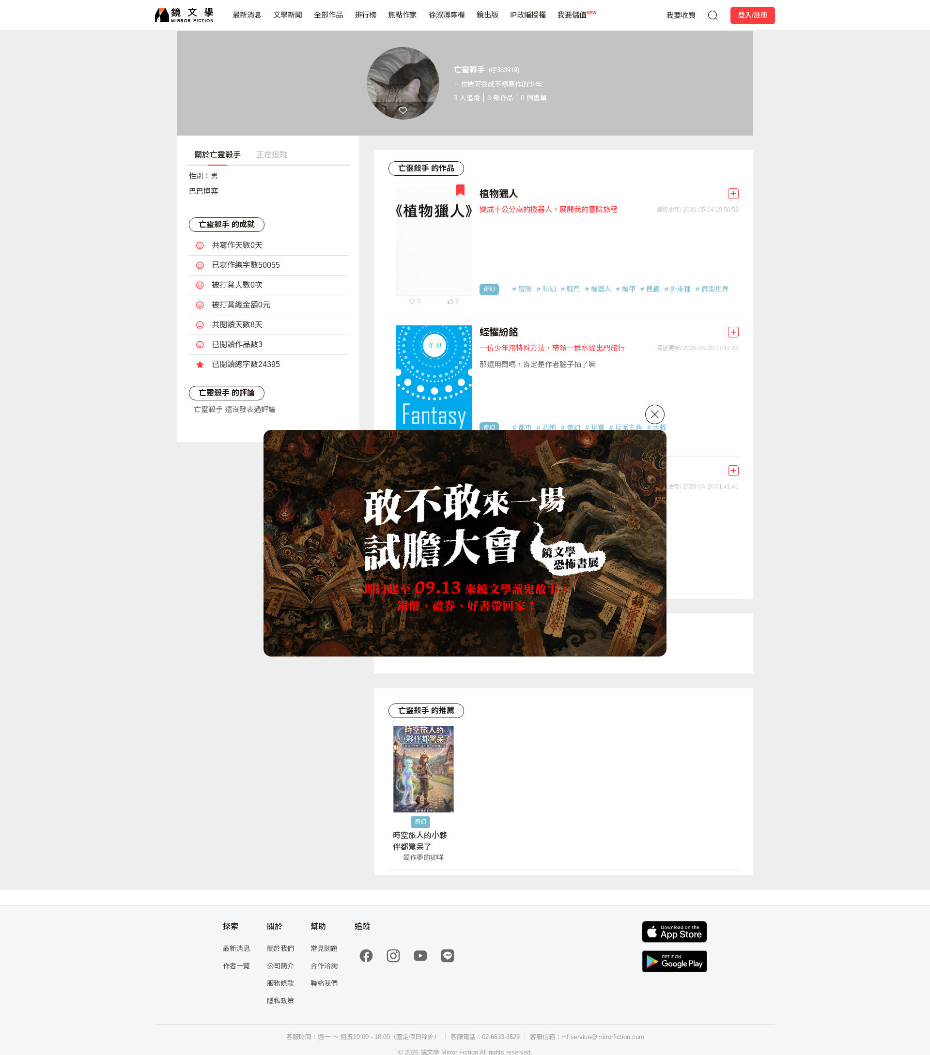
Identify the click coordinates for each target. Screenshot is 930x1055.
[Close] (655, 414)
